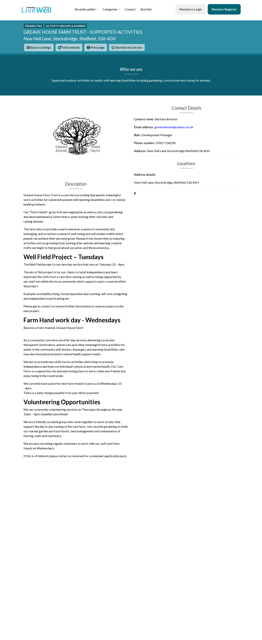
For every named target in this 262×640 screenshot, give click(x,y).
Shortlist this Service (128, 47)
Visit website (71, 47)
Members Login (190, 9)
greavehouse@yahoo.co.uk (173, 127)
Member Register (224, 9)
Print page (97, 47)
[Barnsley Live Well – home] (36, 9)
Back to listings (40, 47)
